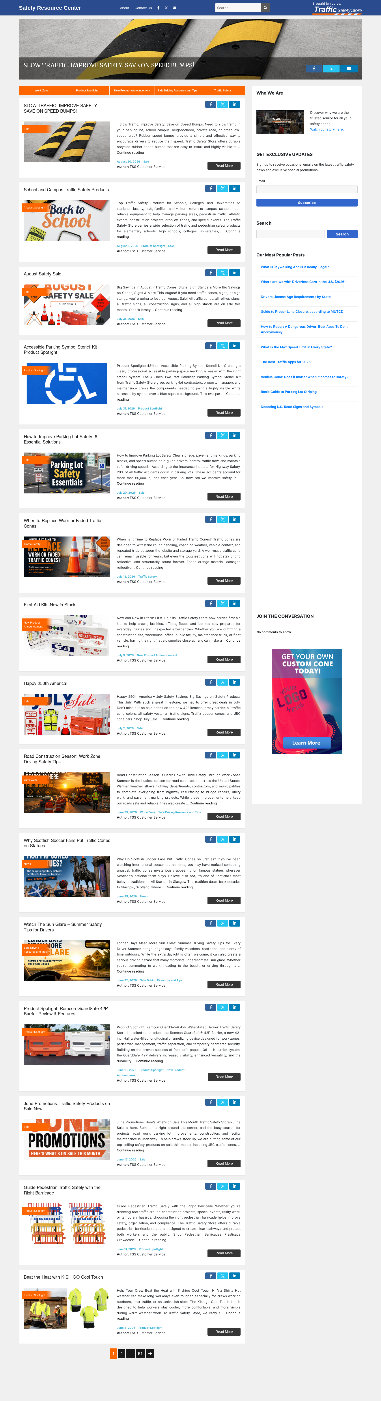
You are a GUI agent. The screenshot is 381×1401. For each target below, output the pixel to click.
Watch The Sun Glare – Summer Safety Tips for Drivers (63, 927)
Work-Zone (42, 90)
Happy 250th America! (45, 683)
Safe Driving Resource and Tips (177, 90)
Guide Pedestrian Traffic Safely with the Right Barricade (62, 1190)
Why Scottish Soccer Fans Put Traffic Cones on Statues (67, 843)
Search (342, 234)
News (144, 896)
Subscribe (307, 203)
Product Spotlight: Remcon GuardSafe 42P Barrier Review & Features (66, 1011)
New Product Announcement (132, 90)
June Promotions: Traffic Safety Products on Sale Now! (67, 1106)
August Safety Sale (42, 273)
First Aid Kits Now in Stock (49, 604)
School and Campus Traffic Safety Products (66, 189)
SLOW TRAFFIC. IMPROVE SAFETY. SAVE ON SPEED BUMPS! (108, 65)
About (124, 8)
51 (140, 1353)
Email (260, 181)
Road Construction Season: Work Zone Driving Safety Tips (62, 759)
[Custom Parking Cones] (306, 701)
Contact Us (143, 8)
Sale (146, 161)
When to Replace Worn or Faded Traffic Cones (62, 523)
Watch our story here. (327, 129)
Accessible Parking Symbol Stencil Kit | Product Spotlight (61, 349)
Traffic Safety (222, 90)
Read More (224, 166)
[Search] (265, 7)
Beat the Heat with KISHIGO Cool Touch (63, 1277)
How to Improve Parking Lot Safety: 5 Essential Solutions (60, 439)
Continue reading (130, 152)
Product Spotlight (87, 90)
